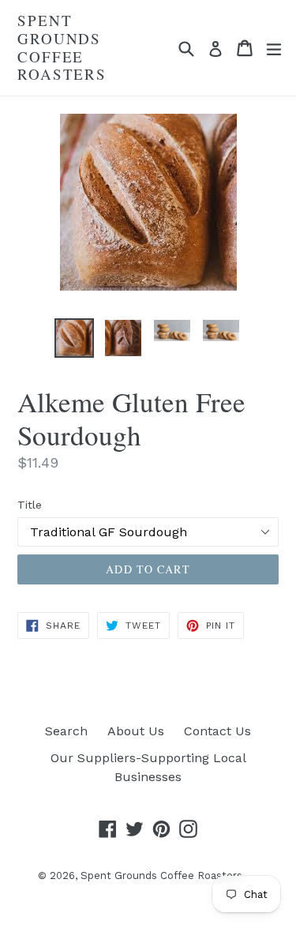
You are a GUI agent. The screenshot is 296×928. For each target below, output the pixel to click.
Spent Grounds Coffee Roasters (62, 48)
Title (29, 504)
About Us (135, 730)
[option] (74, 338)
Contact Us (217, 730)
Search (66, 730)
